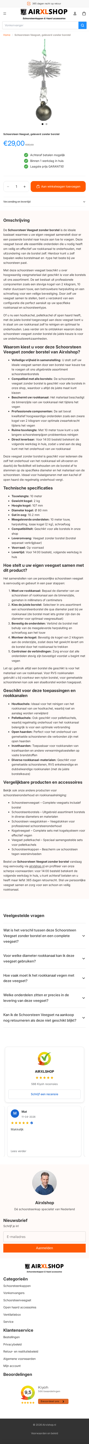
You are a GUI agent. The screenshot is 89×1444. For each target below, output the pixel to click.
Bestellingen (11, 1337)
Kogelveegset (21, 830)
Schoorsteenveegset (26, 802)
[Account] (74, 13)
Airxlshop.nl (49, 1424)
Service (8, 1321)
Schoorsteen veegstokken (29, 821)
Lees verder (18, 1151)
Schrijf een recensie (44, 1094)
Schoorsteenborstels (25, 812)
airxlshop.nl (36, 866)
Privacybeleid (12, 1344)
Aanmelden (44, 1248)
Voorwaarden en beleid (44, 1433)
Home (6, 34)
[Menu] (5, 13)
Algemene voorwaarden (19, 1358)
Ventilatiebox (12, 1314)
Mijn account (12, 1366)
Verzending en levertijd (16, 201)
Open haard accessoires (19, 1307)
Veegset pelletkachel (26, 840)
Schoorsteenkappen (25, 849)
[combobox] (40, 25)
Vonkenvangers (13, 1293)
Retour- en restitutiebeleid (20, 1351)
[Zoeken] (82, 25)
